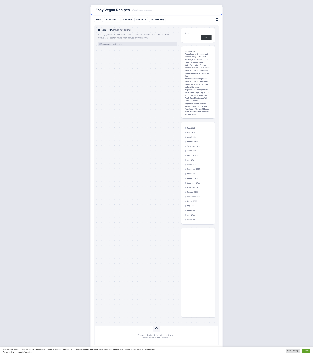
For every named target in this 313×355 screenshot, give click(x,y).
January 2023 (192, 178)
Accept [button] (305, 351)
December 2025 (193, 146)
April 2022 (191, 220)
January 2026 (192, 142)
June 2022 (191, 210)
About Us (127, 19)
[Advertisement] (198, 274)
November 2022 (193, 187)
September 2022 (193, 197)
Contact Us (141, 19)
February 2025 (192, 155)
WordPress (155, 338)
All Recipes (111, 19)
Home (98, 19)
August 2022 (192, 201)
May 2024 (191, 160)
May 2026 (191, 132)
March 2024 (191, 165)
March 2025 (191, 151)
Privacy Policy (157, 19)
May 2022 (191, 215)
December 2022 (193, 183)
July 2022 (190, 206)
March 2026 (191, 137)
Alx (170, 338)
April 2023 (191, 174)
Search (187, 33)
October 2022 (192, 192)
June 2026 (191, 128)
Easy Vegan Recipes (112, 10)
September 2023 (193, 169)
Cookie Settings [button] (293, 351)
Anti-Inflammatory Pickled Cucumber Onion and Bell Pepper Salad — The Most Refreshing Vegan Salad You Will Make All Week (198, 70)
